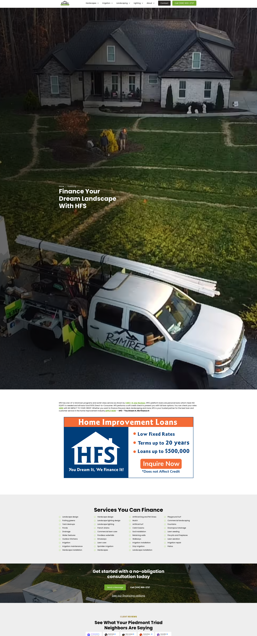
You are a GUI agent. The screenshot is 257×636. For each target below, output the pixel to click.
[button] (92, 3)
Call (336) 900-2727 (184, 3)
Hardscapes (91, 3)
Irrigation (106, 3)
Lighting (137, 3)
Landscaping (122, 3)
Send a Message (115, 587)
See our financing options (128, 595)
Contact (164, 3)
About (149, 3)
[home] (65, 3)
